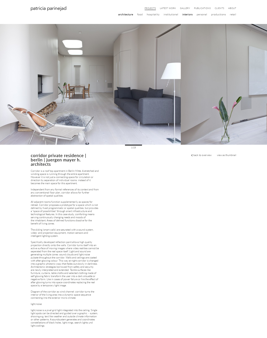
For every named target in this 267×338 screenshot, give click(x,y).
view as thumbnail (226, 155)
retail (233, 14)
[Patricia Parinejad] (48, 10)
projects (150, 8)
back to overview (202, 155)
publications (202, 8)
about (232, 8)
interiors (187, 14)
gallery (185, 8)
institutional (171, 14)
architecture (125, 14)
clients (219, 8)
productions (218, 14)
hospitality (153, 14)
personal (202, 14)
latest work (168, 8)
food (140, 14)
